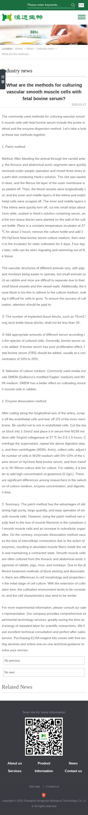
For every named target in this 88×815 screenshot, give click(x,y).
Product (44, 763)
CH (81, 5)
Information (44, 771)
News (29, 48)
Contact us (73, 771)
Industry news (45, 48)
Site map (34, 786)
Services (14, 771)
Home (19, 48)
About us (14, 763)
